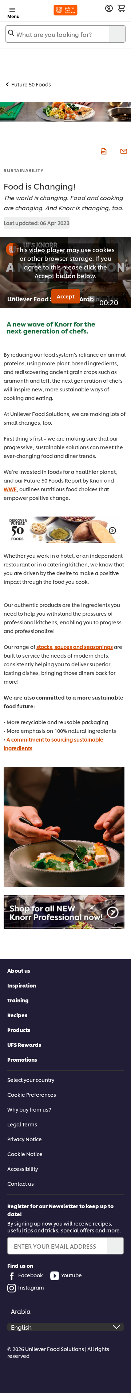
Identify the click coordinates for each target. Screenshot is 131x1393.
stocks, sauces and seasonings (74, 646)
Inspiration (21, 985)
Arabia (21, 1311)
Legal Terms (22, 1124)
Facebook (30, 1274)
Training (18, 1000)
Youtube (71, 1274)
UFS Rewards (24, 1044)
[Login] (109, 8)
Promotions (22, 1059)
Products (18, 1029)
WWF (10, 488)
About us (18, 970)
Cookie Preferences (31, 1094)
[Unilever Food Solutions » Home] (65, 10)
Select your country (30, 1079)
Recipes (17, 1014)
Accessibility (22, 1168)
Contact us (20, 1183)
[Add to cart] (121, 8)
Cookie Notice (25, 1153)
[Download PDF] (102, 150)
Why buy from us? (29, 1109)
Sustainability (23, 170)
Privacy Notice (24, 1138)
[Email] (122, 150)
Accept (66, 296)
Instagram (31, 1287)
